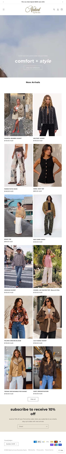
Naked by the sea (12, 450)
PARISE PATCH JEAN (10, 189)
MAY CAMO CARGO (39, 239)
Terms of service (49, 450)
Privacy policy (40, 450)
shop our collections (33, 68)
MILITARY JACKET (39, 138)
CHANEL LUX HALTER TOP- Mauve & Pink (46, 290)
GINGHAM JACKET (10, 290)
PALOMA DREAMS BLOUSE (12, 340)
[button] (4, 9)
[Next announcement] (63, 2)
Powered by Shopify (22, 450)
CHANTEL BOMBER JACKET (13, 138)
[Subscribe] (46, 427)
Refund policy (31, 450)
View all (33, 399)
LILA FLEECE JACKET (40, 340)
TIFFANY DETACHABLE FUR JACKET (15, 391)
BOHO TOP (7, 239)
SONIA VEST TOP (38, 189)
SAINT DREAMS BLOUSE (40, 391)
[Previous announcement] (3, 2)
